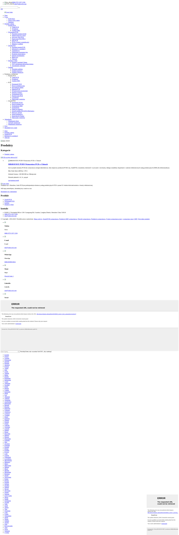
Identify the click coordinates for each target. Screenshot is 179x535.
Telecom (14, 59)
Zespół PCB (11, 45)
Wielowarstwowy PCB (19, 35)
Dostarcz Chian (12, 60)
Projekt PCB (12, 25)
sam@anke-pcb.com (10, 290)
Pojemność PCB (17, 84)
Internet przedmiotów (18, 55)
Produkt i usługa (9, 24)
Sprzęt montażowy (17, 114)
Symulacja (15, 29)
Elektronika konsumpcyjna (20, 52)
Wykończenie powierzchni (20, 91)
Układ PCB (15, 27)
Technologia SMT (17, 106)
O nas (6, 17)
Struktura (11, 22)
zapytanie (11, 180)
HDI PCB (15, 40)
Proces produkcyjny (18, 104)
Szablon (10, 67)
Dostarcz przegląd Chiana (19, 62)
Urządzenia (15, 97)
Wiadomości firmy (13, 121)
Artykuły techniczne (14, 123)
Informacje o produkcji (18, 49)
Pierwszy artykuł (17, 112)
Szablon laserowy (17, 71)
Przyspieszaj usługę (17, 87)
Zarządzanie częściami (18, 66)
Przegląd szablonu (17, 69)
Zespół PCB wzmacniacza (50, 219)
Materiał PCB (16, 89)
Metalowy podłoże (17, 44)
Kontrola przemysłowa (18, 54)
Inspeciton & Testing (18, 116)
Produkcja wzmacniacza (98, 219)
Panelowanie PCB (17, 96)
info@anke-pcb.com (20, 4)
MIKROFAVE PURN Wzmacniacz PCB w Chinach (28, 164)
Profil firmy (11, 19)
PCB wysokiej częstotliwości (20, 42)
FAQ (5, 126)
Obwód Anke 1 (9, 276)
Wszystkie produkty (144, 219)
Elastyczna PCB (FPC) (19, 39)
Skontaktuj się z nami (10, 128)
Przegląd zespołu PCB (18, 47)
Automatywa (16, 50)
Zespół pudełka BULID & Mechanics (23, 111)
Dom (5, 15)
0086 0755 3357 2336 (18, 2)
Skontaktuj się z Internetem (9, 191)
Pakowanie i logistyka (18, 99)
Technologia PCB (17, 94)
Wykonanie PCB (13, 32)
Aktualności (8, 119)
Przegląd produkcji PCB (19, 34)
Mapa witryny (38, 219)
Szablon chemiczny (17, 72)
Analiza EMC (16, 30)
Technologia (15, 107)
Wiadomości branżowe (15, 124)
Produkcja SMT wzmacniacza (68, 219)
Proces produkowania (18, 86)
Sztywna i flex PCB (18, 37)
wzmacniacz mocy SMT (130, 219)
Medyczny (15, 57)
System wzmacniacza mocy (114, 219)
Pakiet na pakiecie (17, 109)
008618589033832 (10, 262)
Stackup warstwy (17, 92)
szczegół (16, 180)
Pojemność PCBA (17, 102)
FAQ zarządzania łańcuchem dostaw (22, 64)
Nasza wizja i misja (14, 20)
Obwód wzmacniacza (84, 219)
